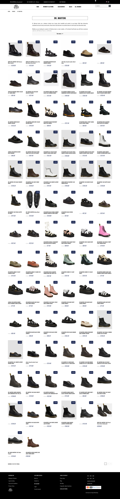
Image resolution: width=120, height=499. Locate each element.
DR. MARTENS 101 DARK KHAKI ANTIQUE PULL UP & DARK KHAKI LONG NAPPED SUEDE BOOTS (68, 362)
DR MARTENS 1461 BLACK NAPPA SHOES (32, 423)
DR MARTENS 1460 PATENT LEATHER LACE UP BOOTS (51, 423)
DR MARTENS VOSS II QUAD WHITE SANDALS (86, 242)
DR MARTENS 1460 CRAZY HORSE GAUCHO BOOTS (32, 182)
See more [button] (60, 33)
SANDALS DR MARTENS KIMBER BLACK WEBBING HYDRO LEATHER (14, 303)
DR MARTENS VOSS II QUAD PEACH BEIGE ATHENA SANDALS (68, 242)
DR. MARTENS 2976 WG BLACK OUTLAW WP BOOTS (32, 92)
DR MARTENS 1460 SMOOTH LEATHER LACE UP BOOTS (51, 182)
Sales (70, 7)
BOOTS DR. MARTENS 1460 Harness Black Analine (15, 62)
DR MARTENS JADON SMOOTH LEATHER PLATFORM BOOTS (67, 423)
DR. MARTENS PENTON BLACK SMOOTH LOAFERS (13, 122)
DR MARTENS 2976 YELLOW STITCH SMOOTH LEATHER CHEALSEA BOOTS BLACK (68, 152)
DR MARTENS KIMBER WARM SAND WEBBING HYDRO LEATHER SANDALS (104, 272)
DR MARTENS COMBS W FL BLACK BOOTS (85, 272)
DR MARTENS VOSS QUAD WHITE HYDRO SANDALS (67, 303)
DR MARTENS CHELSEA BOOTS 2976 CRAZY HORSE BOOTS (33, 453)
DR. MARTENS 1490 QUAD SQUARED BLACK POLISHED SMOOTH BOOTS (104, 92)
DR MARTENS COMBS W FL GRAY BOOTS (67, 272)
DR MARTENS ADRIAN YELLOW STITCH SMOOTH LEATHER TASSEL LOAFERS (86, 152)
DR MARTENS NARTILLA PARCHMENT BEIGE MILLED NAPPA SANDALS (51, 242)
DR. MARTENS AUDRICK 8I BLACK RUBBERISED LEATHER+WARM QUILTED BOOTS (68, 92)
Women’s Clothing (48, 7)
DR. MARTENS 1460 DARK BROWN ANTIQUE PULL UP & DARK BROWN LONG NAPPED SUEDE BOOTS (86, 362)
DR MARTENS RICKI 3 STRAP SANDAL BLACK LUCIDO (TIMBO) (86, 122)
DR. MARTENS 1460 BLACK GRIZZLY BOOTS (33, 393)
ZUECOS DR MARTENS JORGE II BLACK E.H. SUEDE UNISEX (15, 92)
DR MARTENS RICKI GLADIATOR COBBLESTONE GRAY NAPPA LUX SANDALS (50, 272)
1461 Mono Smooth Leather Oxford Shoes (68, 62)
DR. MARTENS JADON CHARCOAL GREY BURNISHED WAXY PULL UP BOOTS (14, 393)
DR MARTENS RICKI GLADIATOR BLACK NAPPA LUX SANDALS (103, 122)
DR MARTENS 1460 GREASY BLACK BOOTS (86, 182)
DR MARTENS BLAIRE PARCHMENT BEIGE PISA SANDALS (50, 122)
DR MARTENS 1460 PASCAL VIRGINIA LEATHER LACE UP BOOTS (104, 333)
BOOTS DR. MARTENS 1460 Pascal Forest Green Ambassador (103, 423)
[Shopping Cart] (94, 2)
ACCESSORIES (61, 7)
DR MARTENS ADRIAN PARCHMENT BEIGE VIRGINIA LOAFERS (86, 333)
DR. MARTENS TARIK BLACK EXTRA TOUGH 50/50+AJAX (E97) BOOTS (32, 152)
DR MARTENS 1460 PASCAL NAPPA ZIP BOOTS (15, 212)
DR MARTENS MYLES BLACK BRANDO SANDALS (68, 333)
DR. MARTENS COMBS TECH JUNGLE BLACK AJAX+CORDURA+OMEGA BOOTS (50, 92)
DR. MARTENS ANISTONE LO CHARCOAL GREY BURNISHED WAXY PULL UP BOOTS (51, 393)
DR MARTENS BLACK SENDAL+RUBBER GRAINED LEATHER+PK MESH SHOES (51, 212)
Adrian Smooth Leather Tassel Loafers (32, 362)
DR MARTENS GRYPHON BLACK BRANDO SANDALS (50, 62)
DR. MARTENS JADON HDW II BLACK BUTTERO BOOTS (33, 122)
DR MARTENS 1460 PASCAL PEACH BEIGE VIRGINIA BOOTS (50, 303)
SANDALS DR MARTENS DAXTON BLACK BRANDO (14, 152)
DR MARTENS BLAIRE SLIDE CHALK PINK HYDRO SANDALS (32, 303)
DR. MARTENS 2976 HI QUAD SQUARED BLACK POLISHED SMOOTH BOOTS (86, 92)
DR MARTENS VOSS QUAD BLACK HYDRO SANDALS (85, 303)
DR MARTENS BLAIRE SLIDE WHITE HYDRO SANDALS (103, 303)
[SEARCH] (110, 6)
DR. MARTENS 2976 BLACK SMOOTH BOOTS (15, 182)
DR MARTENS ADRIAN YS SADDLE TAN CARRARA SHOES (33, 272)
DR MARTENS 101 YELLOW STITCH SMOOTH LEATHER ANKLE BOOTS (50, 152)
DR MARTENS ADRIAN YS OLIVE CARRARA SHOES (14, 272)
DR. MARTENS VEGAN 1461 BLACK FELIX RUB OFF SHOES (103, 393)
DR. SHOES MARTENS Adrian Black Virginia (32, 212)
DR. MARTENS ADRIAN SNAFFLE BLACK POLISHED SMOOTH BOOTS (68, 393)
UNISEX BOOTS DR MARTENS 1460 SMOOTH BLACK (68, 182)
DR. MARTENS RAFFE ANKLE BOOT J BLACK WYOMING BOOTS (86, 393)
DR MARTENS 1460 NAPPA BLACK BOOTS (103, 182)
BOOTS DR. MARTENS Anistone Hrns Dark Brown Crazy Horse (33, 62)
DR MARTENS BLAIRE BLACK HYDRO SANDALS (33, 333)
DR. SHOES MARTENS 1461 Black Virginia (14, 453)
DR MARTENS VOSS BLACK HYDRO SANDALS (50, 333)
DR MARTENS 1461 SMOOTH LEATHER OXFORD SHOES (15, 362)
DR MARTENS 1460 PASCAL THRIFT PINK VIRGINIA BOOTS (104, 242)
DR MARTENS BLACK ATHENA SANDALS (67, 212)
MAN (38, 7)
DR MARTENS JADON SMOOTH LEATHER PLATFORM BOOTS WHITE (103, 152)
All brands (78, 7)
